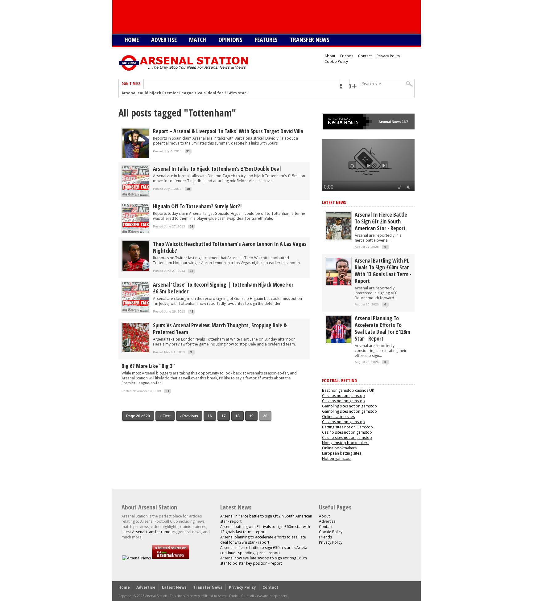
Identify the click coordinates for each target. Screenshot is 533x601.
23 (191, 270)
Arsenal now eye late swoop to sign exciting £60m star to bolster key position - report (263, 560)
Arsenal (384, 122)
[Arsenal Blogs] (170, 558)
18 (188, 188)
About (329, 56)
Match (197, 39)
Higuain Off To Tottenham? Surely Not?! (197, 206)
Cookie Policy (336, 61)
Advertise (164, 39)
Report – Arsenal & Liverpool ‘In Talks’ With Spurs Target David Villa (228, 131)
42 (191, 311)
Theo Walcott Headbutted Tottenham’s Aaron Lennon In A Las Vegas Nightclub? (230, 247)
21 (167, 391)
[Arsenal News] (136, 558)
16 (210, 416)
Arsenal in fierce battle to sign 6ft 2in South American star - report (381, 221)
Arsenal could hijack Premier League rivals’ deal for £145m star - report (192, 93)
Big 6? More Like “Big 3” (148, 365)
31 (188, 151)
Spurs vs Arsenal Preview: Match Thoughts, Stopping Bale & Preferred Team (220, 328)
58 (191, 226)
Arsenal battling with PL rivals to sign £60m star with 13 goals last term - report (383, 270)
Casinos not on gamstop (343, 395)
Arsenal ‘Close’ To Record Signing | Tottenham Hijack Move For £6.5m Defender (223, 288)
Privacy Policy (388, 56)
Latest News (334, 202)
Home (132, 39)
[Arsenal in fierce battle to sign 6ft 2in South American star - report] (338, 238)
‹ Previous (189, 416)
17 (223, 416)
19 (251, 416)
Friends (346, 56)
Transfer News (309, 39)
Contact (365, 56)
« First (165, 416)
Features (266, 39)
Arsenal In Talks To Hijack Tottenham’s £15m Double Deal (217, 168)
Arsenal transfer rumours (154, 531)
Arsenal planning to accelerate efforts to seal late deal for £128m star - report (382, 328)
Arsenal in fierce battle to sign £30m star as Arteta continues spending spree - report (263, 550)
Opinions (230, 39)
